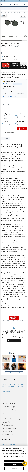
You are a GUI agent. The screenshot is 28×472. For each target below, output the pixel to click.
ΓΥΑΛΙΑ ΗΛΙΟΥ (6, 12)
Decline (14, 464)
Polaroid (4, 384)
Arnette (9, 384)
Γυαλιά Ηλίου (6, 422)
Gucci (13, 384)
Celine (17, 386)
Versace (22, 386)
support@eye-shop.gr (9, 410)
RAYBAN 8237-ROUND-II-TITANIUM (19, 12)
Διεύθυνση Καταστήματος (11, 419)
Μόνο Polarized (9, 135)
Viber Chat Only (7, 407)
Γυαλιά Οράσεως (6, 391)
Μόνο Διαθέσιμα (9, 132)
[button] (25, 23)
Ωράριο (4, 413)
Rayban (4, 382)
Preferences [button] (20, 456)
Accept (14, 460)
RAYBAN (11, 12)
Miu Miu (23, 384)
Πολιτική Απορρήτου (9, 428)
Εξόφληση (6, 104)
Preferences (14, 468)
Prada (18, 384)
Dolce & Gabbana (6, 388)
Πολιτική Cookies (8, 431)
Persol (13, 382)
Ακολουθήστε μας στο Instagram (15, 372)
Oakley (8, 382)
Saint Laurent (11, 386)
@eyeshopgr (15, 353)
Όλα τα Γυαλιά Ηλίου (17, 388)
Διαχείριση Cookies (8, 434)
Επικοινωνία (6, 416)
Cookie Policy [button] (11, 454)
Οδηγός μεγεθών (8, 83)
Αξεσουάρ (5, 138)
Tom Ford (4, 386)
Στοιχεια (5, 101)
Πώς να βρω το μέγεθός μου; (10, 96)
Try (12, 101)
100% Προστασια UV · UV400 (10, 59)
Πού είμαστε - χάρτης (10, 444)
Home (2, 12)
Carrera (18, 382)
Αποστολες (20, 101)
